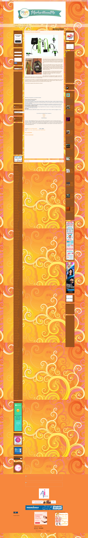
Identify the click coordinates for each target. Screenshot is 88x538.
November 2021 (17, 322)
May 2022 (16, 330)
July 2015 (15, 208)
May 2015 (16, 205)
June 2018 (16, 265)
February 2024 (16, 354)
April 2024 (16, 357)
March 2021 (16, 309)
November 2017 (17, 254)
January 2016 (16, 218)
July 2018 (15, 267)
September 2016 (17, 231)
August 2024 (16, 364)
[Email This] (39, 128)
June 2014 (16, 187)
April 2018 (16, 262)
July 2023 (15, 346)
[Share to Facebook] (42, 128)
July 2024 (15, 362)
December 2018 (17, 275)
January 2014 (16, 179)
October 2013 (16, 174)
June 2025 (16, 377)
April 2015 (16, 203)
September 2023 (17, 348)
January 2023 (16, 336)
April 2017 (16, 242)
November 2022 (17, 335)
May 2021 (16, 312)
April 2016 (16, 223)
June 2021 (16, 314)
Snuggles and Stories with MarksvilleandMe (22, 26)
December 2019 (17, 294)
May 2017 (16, 244)
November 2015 (17, 215)
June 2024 (16, 361)
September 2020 (17, 301)
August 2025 (16, 380)
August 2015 (16, 210)
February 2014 (16, 181)
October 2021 (16, 320)
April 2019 (16, 281)
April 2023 (16, 341)
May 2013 (16, 168)
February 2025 (16, 372)
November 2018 (17, 273)
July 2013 (15, 169)
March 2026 (16, 390)
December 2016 (17, 236)
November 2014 (17, 195)
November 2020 (17, 302)
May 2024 (16, 359)
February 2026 (16, 388)
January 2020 (16, 296)
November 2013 (17, 176)
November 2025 (17, 385)
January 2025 (16, 370)
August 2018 (16, 268)
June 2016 (16, 226)
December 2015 (17, 216)
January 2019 (16, 276)
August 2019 (16, 288)
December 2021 (17, 323)
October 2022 (16, 333)
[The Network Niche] (18, 453)
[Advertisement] (18, 87)
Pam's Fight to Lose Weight (36, 24)
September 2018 (17, 270)
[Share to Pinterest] (43, 128)
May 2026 (16, 393)
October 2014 (16, 194)
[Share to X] (41, 128)
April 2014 (16, 184)
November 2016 (17, 234)
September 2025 (17, 382)
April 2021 (16, 310)
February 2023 (16, 338)
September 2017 (17, 250)
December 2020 (17, 304)
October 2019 (16, 291)
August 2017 (16, 249)
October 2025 (16, 383)
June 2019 (16, 284)
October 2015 (16, 213)
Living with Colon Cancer (25, 24)
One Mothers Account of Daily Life (49, 24)
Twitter (44, 116)
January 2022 (16, 325)
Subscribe (18, 41)
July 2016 (15, 228)
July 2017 (15, 247)
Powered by (15, 45)
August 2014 (16, 190)
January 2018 (16, 257)
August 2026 (16, 398)
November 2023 (17, 349)
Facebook (44, 115)
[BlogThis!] (40, 128)
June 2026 (16, 395)
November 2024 (17, 369)
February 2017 (16, 239)
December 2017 (17, 255)
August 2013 (16, 171)
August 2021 (16, 317)
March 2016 (16, 221)
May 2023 (16, 343)
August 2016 (16, 229)
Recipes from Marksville (61, 24)
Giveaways (16, 24)
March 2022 (16, 328)
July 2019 (15, 286)
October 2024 (16, 367)
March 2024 (16, 356)
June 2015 (16, 207)
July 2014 (15, 189)
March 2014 (16, 182)
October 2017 (16, 252)
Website (44, 114)
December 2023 (17, 351)
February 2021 (16, 307)
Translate (17, 114)
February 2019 (16, 278)
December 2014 (17, 197)
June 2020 (16, 299)
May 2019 (16, 283)
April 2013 (16, 166)
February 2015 (16, 200)
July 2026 (15, 396)
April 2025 (16, 375)
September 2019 (17, 289)
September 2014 (17, 192)
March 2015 (16, 202)
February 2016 (16, 220)
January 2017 (16, 237)
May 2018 (16, 263)
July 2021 (15, 315)
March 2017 (16, 241)
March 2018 (16, 260)
